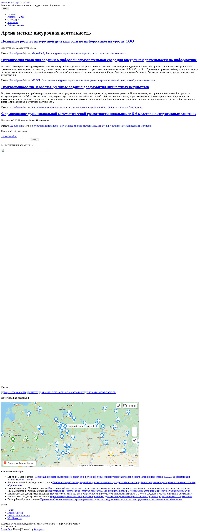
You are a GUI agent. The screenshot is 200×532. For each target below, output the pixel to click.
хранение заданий (109, 80)
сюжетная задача (92, 125)
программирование (96, 107)
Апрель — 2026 (16, 16)
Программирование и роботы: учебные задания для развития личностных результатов (75, 87)
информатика (91, 80)
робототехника (116, 107)
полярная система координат (111, 53)
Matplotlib (37, 53)
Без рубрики (16, 53)
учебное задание (134, 107)
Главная (12, 14)
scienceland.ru (9, 136)
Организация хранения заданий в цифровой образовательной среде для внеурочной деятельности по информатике (99, 60)
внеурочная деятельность (64, 53)
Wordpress (39, 529)
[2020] (13, 392)
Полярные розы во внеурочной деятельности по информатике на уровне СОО (67, 41)
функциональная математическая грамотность (126, 125)
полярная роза (86, 53)
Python (46, 53)
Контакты (13, 22)
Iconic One (6, 529)
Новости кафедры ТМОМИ (16, 2)
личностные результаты (72, 107)
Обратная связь (16, 25)
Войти (11, 510)
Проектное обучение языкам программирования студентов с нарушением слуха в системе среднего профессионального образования (121, 493)
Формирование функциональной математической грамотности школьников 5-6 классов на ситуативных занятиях (98, 114)
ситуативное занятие (71, 125)
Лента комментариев (19, 515)
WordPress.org (15, 518)
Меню (5, 8)
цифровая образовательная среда (137, 80)
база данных (48, 80)
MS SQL (36, 80)
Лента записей (15, 512)
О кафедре (13, 19)
